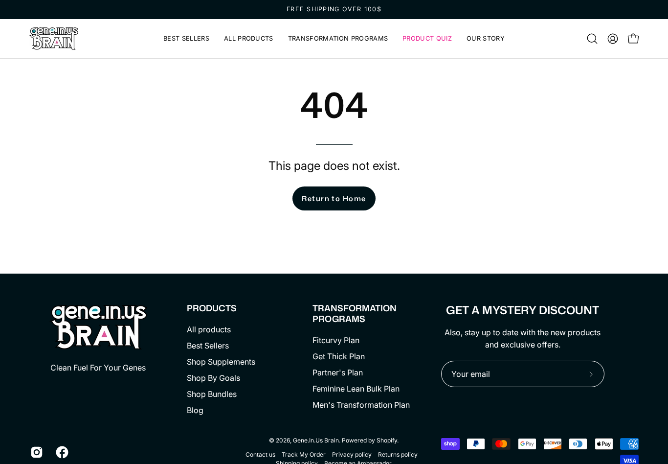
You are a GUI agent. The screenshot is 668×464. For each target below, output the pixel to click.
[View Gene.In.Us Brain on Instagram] (35, 452)
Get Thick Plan (338, 356)
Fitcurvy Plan (335, 340)
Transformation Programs (354, 314)
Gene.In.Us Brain (316, 440)
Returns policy (398, 454)
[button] (338, 38)
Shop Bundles (212, 394)
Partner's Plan (337, 372)
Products (212, 308)
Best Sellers (208, 345)
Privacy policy (352, 454)
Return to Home (334, 198)
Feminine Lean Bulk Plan (356, 389)
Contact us (260, 454)
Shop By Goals (213, 378)
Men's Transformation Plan (361, 405)
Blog (195, 410)
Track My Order (304, 454)
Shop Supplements (221, 362)
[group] (334, 9)
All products (209, 329)
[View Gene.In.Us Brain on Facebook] (61, 452)
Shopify (387, 440)
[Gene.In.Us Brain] (53, 38)
